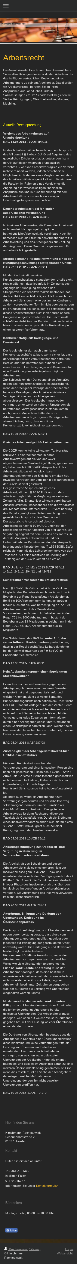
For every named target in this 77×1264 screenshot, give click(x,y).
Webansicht (65, 1253)
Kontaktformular (47, 1185)
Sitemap (34, 1249)
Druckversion (18, 1249)
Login (69, 1249)
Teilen (13, 1230)
